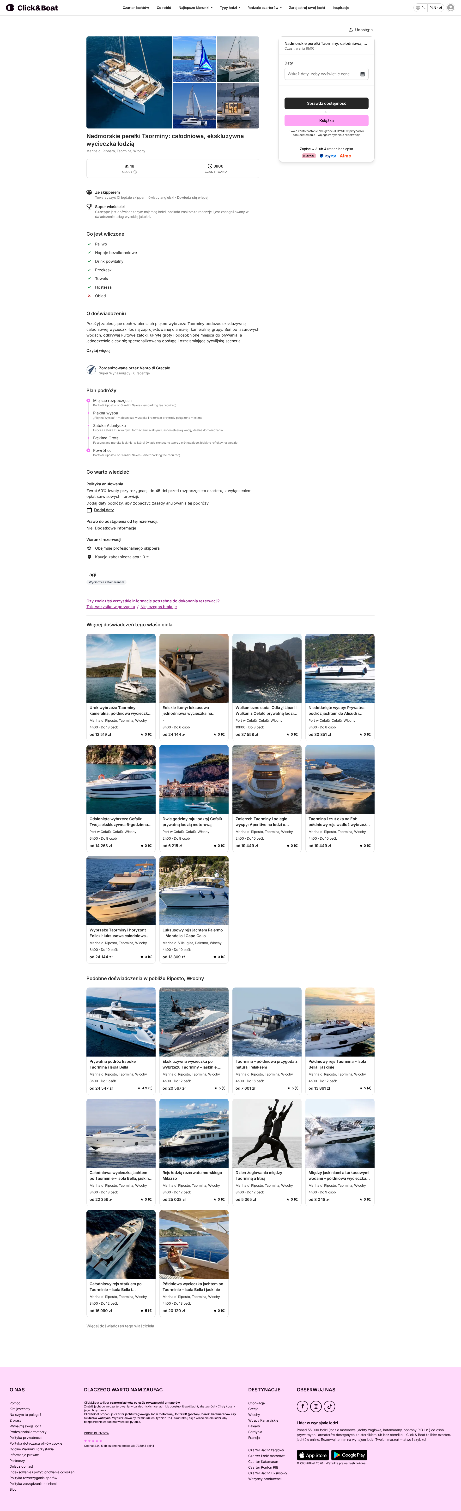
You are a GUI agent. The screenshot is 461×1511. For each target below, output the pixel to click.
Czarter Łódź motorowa (266, 1456)
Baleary (254, 1426)
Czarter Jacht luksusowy (267, 1473)
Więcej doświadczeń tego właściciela (120, 1326)
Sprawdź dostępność (326, 103)
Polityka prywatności (26, 1437)
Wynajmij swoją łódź (25, 1426)
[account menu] (450, 7)
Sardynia (255, 1432)
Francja (254, 1437)
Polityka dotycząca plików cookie (36, 1443)
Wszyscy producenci (264, 1479)
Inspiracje (341, 8)
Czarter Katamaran (263, 1461)
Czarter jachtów (136, 8)
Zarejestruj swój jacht (307, 8)
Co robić (164, 8)
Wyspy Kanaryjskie (263, 1420)
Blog (13, 1489)
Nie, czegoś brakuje (158, 606)
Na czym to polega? (25, 1414)
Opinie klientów (96, 1433)
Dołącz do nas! (21, 1466)
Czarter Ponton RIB (263, 1467)
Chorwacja (256, 1403)
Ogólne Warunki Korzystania (32, 1449)
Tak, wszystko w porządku (110, 606)
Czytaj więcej (98, 350)
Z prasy (16, 1420)
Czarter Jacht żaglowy (266, 1450)
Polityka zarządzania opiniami (33, 1484)
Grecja (253, 1409)
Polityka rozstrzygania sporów (33, 1478)
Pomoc (15, 1403)
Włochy (254, 1414)
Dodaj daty (104, 509)
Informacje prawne (24, 1455)
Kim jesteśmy (20, 1409)
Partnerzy (17, 1461)
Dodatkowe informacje (115, 528)
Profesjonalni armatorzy (28, 1432)
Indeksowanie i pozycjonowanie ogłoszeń (42, 1472)
